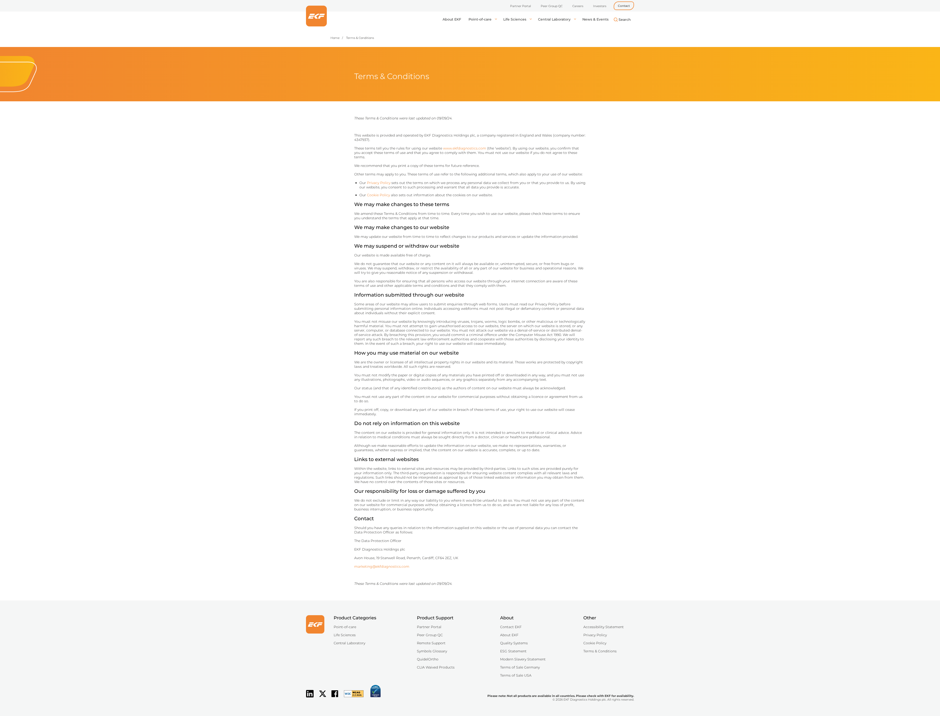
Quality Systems (514, 643)
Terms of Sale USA (515, 675)
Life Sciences (515, 19)
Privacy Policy (378, 183)
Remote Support (431, 643)
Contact (624, 6)
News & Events (595, 19)
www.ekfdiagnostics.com (464, 148)
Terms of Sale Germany (520, 667)
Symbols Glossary (432, 651)
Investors (599, 6)
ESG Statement (513, 651)
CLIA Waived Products (436, 667)
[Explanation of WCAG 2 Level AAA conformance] (351, 697)
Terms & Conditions (600, 651)
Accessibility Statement (603, 627)
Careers (577, 6)
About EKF (452, 19)
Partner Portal (520, 6)
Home (335, 38)
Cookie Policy (378, 195)
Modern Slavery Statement (523, 659)
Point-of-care (481, 19)
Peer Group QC (552, 6)
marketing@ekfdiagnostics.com (381, 566)
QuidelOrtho (427, 659)
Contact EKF (511, 627)
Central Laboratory (555, 19)
